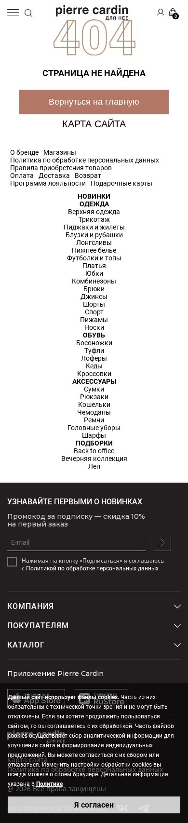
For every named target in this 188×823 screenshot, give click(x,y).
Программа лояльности (48, 183)
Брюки (94, 289)
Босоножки (94, 343)
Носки (94, 327)
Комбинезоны (94, 281)
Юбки (94, 273)
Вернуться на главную (94, 102)
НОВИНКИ (94, 196)
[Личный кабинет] (160, 12)
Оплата (22, 175)
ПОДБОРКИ (94, 443)
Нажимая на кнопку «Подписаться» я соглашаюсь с (93, 564)
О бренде (24, 152)
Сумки (94, 389)
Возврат (88, 175)
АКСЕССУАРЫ (94, 381)
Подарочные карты (121, 183)
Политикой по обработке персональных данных (92, 568)
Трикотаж (94, 219)
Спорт (94, 312)
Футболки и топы (94, 258)
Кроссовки (94, 374)
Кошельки (94, 404)
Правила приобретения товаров (61, 168)
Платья (94, 266)
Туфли (94, 350)
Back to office (94, 451)
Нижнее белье (94, 250)
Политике (49, 784)
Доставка (54, 175)
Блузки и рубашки (94, 235)
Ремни (94, 420)
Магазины (59, 152)
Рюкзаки (94, 397)
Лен (94, 466)
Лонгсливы (94, 242)
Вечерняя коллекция (94, 458)
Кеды (94, 366)
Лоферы (94, 358)
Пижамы (94, 320)
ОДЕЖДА (94, 204)
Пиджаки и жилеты (94, 227)
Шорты (94, 304)
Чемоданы (94, 412)
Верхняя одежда (94, 212)
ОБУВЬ (94, 335)
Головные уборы (94, 428)
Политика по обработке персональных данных (84, 160)
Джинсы (94, 296)
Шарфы (94, 435)
